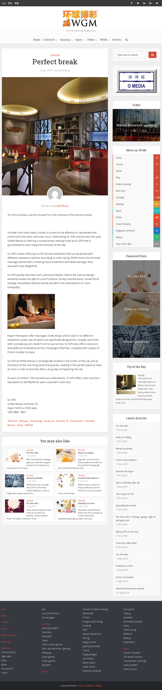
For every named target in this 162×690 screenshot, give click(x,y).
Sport (78, 39)
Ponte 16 (63, 421)
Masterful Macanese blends (130, 588)
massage (37, 421)
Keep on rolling (85, 452)
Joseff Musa (64, 70)
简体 (10, 3)
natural (50, 421)
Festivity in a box (86, 503)
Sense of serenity (125, 577)
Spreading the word (126, 505)
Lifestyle (49, 39)
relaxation (78, 421)
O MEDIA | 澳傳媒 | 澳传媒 (89, 685)
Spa (21, 425)
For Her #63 (32, 452)
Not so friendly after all (127, 482)
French (13, 421)
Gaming (65, 39)
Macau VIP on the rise (127, 531)
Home (36, 39)
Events (116, 39)
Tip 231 (141, 375)
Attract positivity (34, 478)
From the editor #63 (126, 543)
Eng (3, 3)
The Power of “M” (125, 494)
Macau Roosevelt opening (136, 125)
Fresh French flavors (88, 478)
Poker (91, 39)
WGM (103, 39)
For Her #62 (32, 503)
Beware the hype (124, 471)
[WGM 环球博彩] (81, 18)
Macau (25, 421)
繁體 (17, 3)
